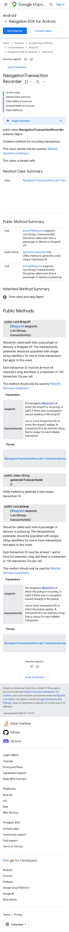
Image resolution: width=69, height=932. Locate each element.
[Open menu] (6, 4)
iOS (5, 800)
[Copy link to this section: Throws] (18, 444)
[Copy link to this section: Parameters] (24, 395)
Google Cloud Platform (16, 887)
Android (9, 15)
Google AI (8, 893)
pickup (26, 266)
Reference (47, 52)
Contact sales (43, 30)
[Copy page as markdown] (38, 82)
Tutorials (8, 761)
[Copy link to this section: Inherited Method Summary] (53, 289)
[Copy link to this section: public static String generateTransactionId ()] (17, 484)
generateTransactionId (36, 252)
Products (19, 43)
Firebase (8, 881)
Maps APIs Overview (15, 778)
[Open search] (51, 4)
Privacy (18, 914)
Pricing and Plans (13, 767)
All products (10, 899)
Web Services (11, 812)
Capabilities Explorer (14, 773)
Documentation (16, 47)
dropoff (27, 230)
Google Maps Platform (41, 43)
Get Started (14, 30)
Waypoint (38, 230)
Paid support (10, 840)
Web (5, 806)
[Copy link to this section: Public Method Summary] (48, 222)
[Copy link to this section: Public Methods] (38, 311)
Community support (14, 834)
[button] (34, 120)
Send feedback (17, 67)
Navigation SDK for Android (32, 21)
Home (6, 43)
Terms (6, 914)
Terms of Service (13, 846)
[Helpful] (25, 59)
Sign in (60, 4)
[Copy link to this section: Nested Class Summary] (46, 171)
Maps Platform (39, 4)
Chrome (7, 875)
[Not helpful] (31, 59)
